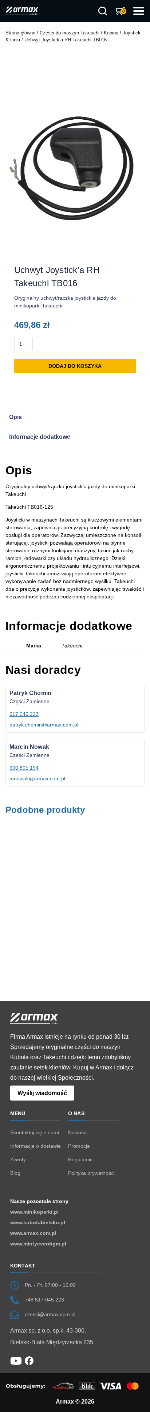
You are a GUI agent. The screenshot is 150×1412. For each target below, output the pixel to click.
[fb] (29, 1360)
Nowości (77, 1132)
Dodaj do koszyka (75, 366)
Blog (15, 1173)
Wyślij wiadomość (42, 1093)
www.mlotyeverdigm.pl (38, 1244)
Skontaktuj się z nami (34, 1132)
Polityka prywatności (91, 1173)
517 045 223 (24, 714)
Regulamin (80, 1159)
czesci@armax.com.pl (50, 1314)
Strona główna (20, 33)
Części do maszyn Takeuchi (69, 33)
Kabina (111, 33)
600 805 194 (24, 768)
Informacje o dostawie (35, 1146)
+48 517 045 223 (44, 1300)
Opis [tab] (15, 417)
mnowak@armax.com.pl (37, 778)
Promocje (79, 1146)
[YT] (16, 1360)
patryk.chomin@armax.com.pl (43, 725)
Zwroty (18, 1159)
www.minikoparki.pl (34, 1212)
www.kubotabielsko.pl (37, 1222)
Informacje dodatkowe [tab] (39, 437)
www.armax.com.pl (33, 1233)
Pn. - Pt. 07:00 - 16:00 (50, 1285)
